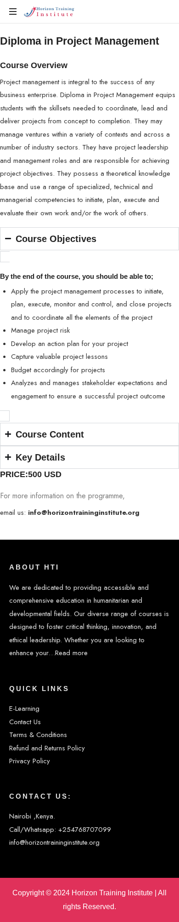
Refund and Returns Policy (47, 748)
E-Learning (24, 708)
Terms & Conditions (38, 735)
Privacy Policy (29, 761)
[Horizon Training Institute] (49, 11)
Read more (71, 653)
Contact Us (25, 722)
